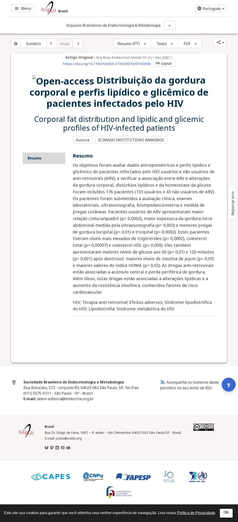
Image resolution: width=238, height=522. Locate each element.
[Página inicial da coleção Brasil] (26, 437)
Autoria (82, 140)
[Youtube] (68, 448)
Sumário (33, 43)
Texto (162, 43)
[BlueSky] (46, 448)
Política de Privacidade (196, 513)
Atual (64, 43)
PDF (187, 43)
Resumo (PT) (128, 43)
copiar (163, 63)
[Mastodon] (51, 448)
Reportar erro (232, 203)
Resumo (35, 158)
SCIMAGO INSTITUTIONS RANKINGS (131, 140)
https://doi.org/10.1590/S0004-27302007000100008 (107, 63)
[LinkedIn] (57, 448)
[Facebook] (63, 448)
